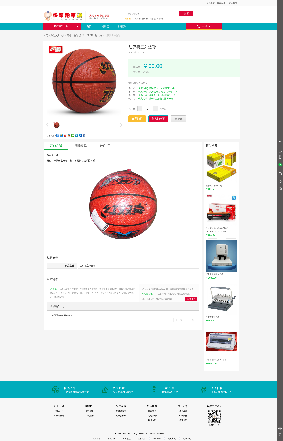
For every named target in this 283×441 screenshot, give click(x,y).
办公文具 (55, 35)
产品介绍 (56, 145)
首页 (89, 26)
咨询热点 (127, 438)
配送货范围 (121, 411)
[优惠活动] (143, 88)
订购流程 (90, 415)
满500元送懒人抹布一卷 (161, 98)
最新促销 (121, 26)
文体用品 (66, 35)
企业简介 (183, 415)
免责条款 (96, 438)
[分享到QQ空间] (61, 135)
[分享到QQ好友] (69, 135)
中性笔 (160, 19)
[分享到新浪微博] (65, 135)
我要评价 (191, 299)
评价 (105, 145)
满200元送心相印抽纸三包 (162, 95)
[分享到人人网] (80, 135)
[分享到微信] (72, 135)
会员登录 (211, 3)
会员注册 (221, 3)
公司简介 (157, 438)
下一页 (190, 320)
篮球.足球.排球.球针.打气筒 (88, 35)
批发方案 (172, 438)
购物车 (203, 26)
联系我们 (152, 420)
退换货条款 (152, 415)
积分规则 (90, 411)
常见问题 (183, 411)
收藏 (178, 118)
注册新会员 (59, 415)
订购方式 (59, 411)
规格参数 (81, 145)
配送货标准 (121, 415)
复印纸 (138, 19)
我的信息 (233, 3)
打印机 (145, 19)
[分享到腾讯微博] (76, 135)
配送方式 (187, 438)
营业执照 (183, 420)
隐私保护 (111, 438)
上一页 (178, 320)
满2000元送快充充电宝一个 (163, 91)
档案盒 (153, 19)
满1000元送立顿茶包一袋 (162, 88)
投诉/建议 (152, 411)
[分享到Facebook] (84, 135)
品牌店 (105, 26)
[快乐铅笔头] (78, 15)
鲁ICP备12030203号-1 (156, 433)
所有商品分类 (61, 26)
